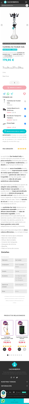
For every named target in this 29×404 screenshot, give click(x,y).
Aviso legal (21, 394)
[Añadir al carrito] (9, 349)
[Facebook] (14, 378)
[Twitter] (17, 378)
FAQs (26, 394)
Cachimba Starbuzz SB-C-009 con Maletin (7, 338)
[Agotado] (24, 349)
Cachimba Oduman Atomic (22, 337)
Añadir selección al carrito (15, 131)
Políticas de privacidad (12, 394)
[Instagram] (11, 378)
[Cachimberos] (12, 2)
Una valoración (8, 149)
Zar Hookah (18, 260)
